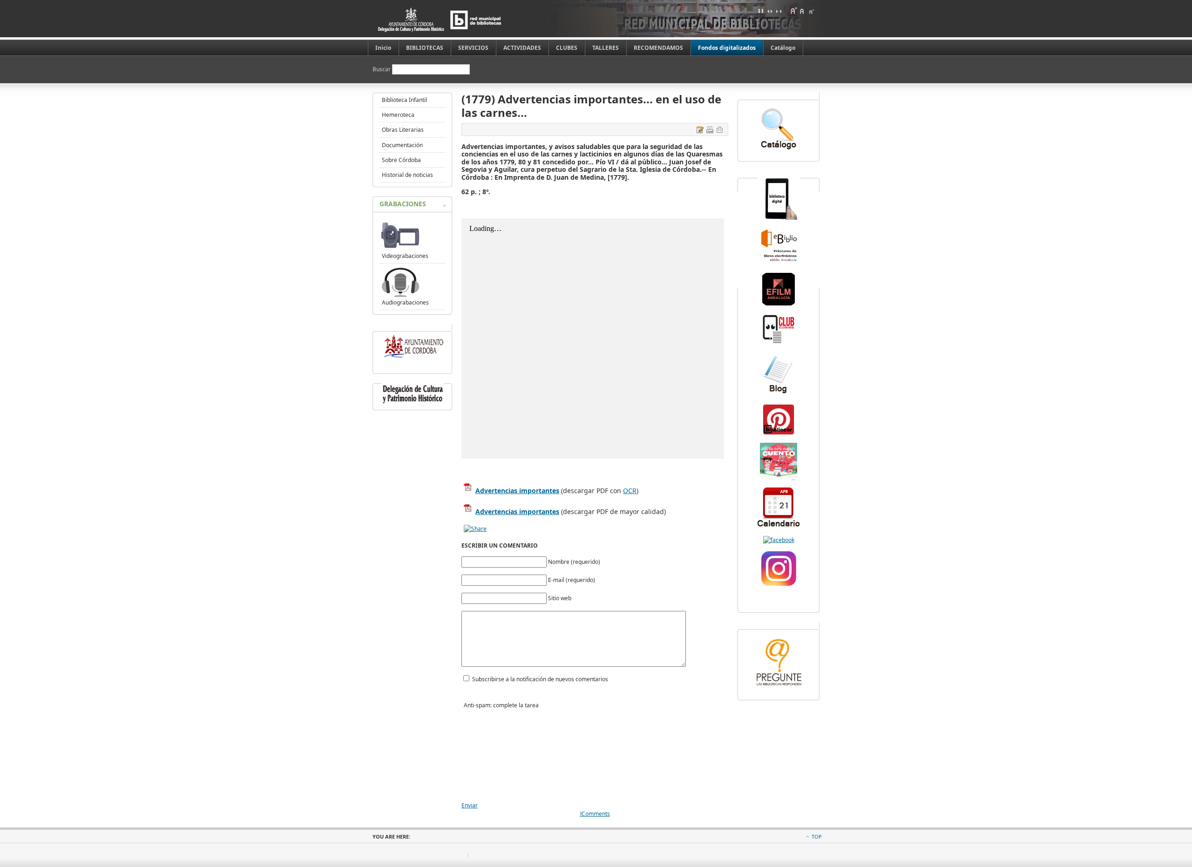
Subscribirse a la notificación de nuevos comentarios (540, 679)
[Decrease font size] (811, 10)
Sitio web (559, 598)
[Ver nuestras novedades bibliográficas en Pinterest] (778, 434)
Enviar (469, 805)
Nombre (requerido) (574, 562)
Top (817, 836)
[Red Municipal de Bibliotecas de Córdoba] (453, 20)
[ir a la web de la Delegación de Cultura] (412, 403)
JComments (595, 814)
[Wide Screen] (769, 10)
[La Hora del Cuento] (778, 478)
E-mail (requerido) (571, 580)
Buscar (382, 69)
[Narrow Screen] (778, 10)
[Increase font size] (793, 10)
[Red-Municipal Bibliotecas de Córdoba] (778, 540)
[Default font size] (802, 10)
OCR (630, 490)
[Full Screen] (761, 10)
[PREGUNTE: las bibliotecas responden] (778, 687)
